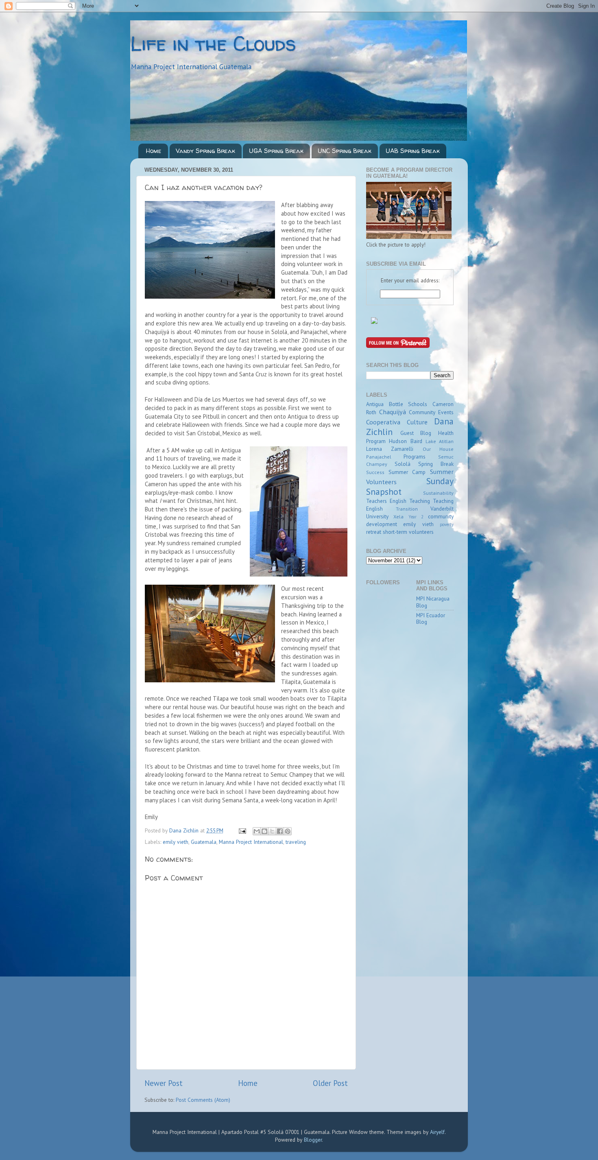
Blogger (313, 1139)
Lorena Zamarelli (389, 448)
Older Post (330, 1083)
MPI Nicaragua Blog (433, 602)
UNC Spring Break (344, 150)
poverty (447, 524)
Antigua (375, 404)
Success (375, 472)
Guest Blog (416, 433)
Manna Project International (251, 841)
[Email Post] (242, 830)
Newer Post (163, 1083)
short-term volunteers (408, 531)
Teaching (419, 501)
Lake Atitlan (440, 441)
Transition (407, 509)
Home (154, 150)
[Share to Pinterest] (288, 831)
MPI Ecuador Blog (430, 618)
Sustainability (438, 493)
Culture (417, 422)
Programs (415, 456)
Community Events (431, 412)
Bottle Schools (408, 404)
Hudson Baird (405, 441)
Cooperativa (383, 422)
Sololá (402, 463)
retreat (373, 531)
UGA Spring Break (276, 150)
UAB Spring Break (413, 150)
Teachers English (386, 501)
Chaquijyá (392, 412)
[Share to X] (272, 831)
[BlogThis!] (264, 831)
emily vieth (175, 841)
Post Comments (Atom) (203, 1099)
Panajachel (378, 457)
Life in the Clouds (213, 43)
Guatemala (203, 841)
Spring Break (436, 463)
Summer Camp (407, 472)
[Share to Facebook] (280, 831)
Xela (398, 516)
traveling (296, 841)
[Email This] (257, 831)
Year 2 (415, 517)
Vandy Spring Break (205, 150)
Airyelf (437, 1132)
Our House (438, 449)
